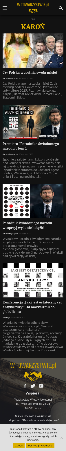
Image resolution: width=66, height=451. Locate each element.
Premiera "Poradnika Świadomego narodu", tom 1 (31, 146)
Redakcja (6, 318)
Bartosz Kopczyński (10, 79)
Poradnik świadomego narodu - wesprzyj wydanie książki (28, 225)
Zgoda (19, 445)
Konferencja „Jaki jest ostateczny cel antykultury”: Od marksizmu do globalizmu (32, 307)
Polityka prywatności (40, 445)
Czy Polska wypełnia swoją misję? (30, 72)
